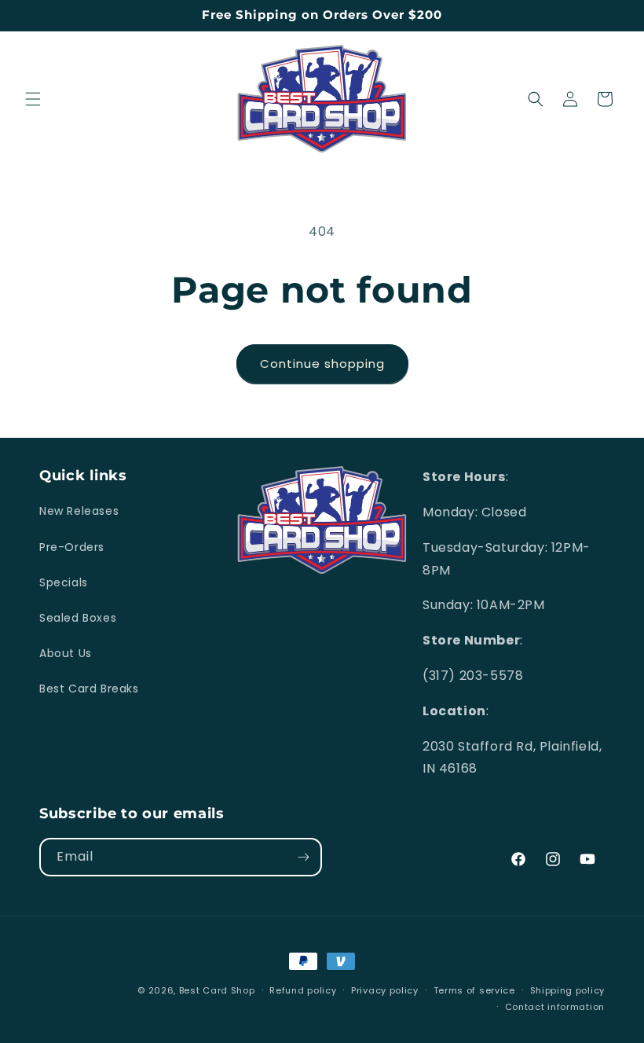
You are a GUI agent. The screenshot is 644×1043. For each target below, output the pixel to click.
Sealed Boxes (77, 618)
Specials (63, 582)
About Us (65, 653)
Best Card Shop (217, 990)
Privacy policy (385, 990)
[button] (33, 99)
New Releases (79, 511)
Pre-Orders (71, 547)
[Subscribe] (303, 857)
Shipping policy (568, 990)
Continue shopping (322, 363)
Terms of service (474, 990)
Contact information (555, 1007)
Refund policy (302, 990)
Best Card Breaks (89, 688)
